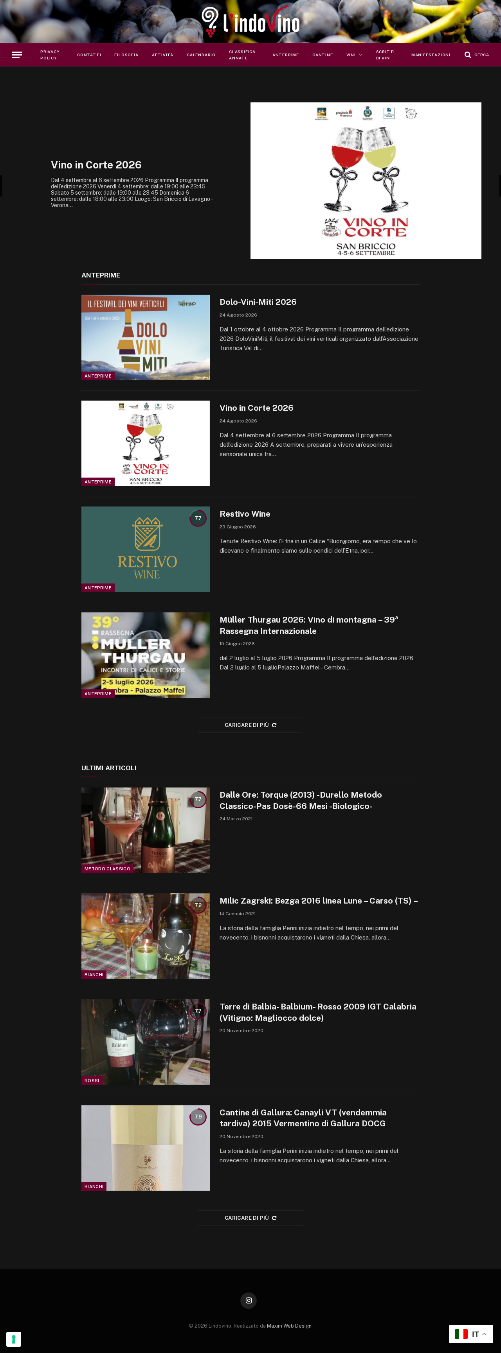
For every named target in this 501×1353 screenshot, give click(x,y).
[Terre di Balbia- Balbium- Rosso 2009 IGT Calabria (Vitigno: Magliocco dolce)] (145, 1042)
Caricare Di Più (247, 725)
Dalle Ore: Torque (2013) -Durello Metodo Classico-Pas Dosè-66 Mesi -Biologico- (301, 800)
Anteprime (285, 54)
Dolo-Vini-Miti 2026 (258, 302)
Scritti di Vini (385, 54)
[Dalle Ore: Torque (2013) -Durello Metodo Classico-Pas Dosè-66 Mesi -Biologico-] (145, 830)
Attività (162, 54)
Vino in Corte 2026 (257, 408)
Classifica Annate (242, 54)
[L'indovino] (250, 21)
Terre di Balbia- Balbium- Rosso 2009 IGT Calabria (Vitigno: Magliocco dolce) (318, 1012)
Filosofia (126, 54)
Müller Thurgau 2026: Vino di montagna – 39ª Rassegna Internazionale (310, 625)
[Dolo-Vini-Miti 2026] (145, 337)
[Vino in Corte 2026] (145, 443)
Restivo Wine (420, 165)
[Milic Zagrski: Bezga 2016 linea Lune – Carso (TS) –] (145, 936)
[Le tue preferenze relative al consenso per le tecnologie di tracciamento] (13, 1339)
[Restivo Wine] (145, 549)
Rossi (92, 1080)
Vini (351, 54)
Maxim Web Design (289, 1326)
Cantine (322, 54)
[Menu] (17, 55)
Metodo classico (107, 868)
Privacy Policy (50, 54)
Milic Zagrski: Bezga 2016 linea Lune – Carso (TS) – (319, 901)
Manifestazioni (431, 54)
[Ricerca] (476, 55)
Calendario (201, 54)
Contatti (89, 54)
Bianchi (94, 974)
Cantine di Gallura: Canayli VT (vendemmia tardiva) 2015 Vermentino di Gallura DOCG (303, 1118)
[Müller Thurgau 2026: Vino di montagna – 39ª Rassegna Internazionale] (145, 655)
